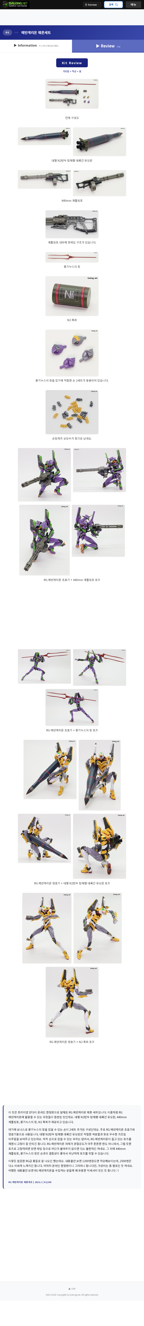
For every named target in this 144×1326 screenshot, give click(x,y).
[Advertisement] (72, 17)
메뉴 (133, 4)
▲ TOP (72, 1288)
